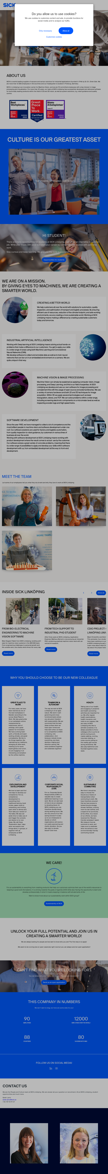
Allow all (66, 30)
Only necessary (45, 30)
